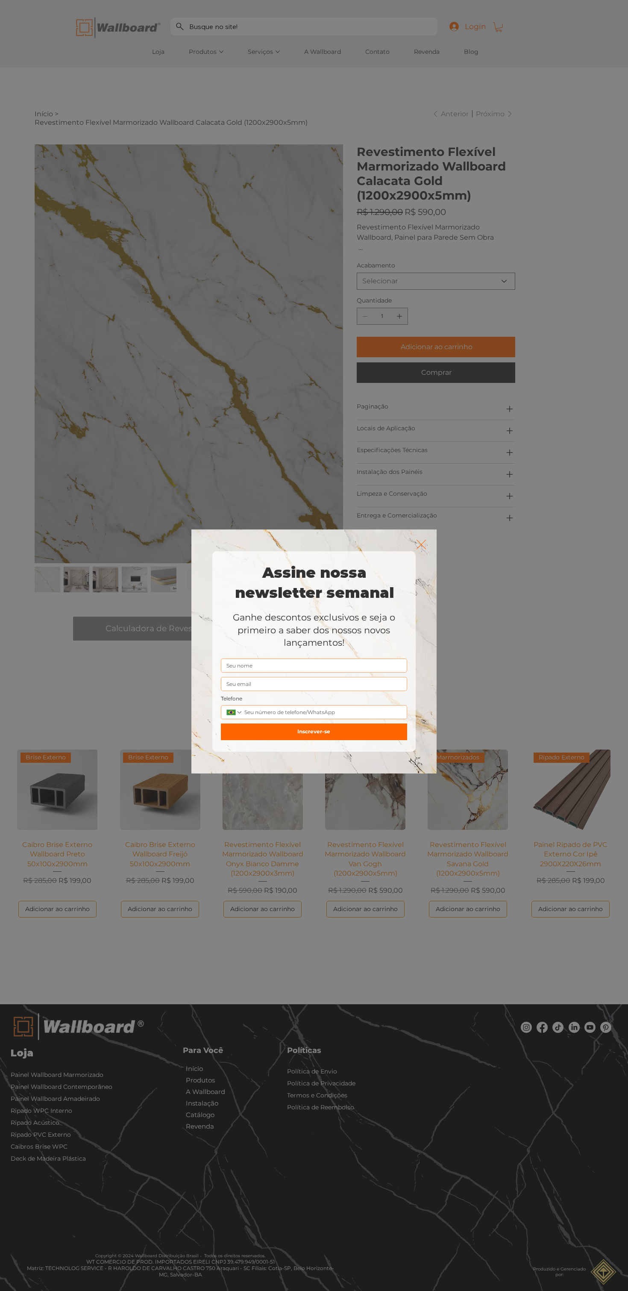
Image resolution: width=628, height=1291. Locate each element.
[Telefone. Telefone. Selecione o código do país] (234, 712)
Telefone (231, 698)
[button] (421, 545)
